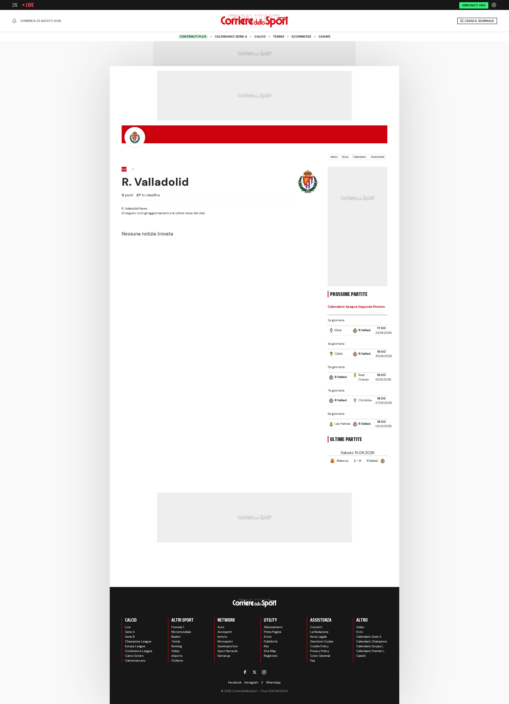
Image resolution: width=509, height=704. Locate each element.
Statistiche (377, 156)
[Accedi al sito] (494, 5)
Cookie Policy (319, 646)
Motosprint (225, 641)
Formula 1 (177, 627)
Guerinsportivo (228, 646)
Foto (359, 632)
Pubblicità (270, 641)
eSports (177, 656)
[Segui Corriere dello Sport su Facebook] (245, 672)
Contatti (316, 627)
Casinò (325, 36)
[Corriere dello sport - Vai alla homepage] (254, 21)
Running (176, 646)
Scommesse (301, 36)
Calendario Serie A (231, 36)
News (334, 156)
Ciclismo (177, 661)
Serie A (130, 632)
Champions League (138, 641)
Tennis (278, 36)
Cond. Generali (320, 656)
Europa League (135, 646)
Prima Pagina (272, 632)
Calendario (359, 156)
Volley (175, 651)
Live (30, 5)
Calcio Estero (134, 656)
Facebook (235, 682)
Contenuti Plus (193, 37)
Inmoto (222, 637)
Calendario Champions (371, 641)
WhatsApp (273, 682)
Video (360, 627)
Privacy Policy (319, 651)
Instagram (251, 682)
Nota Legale (318, 637)
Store (268, 637)
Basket (176, 637)
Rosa (345, 156)
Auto (221, 627)
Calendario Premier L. (370, 651)
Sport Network (228, 651)
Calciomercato (135, 661)
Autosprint (225, 632)
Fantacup (224, 656)
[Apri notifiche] (14, 21)
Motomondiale (181, 632)
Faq (312, 661)
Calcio (260, 36)
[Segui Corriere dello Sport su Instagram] (264, 672)
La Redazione (319, 632)
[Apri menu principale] (14, 5)
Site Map (270, 651)
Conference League (138, 651)
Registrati (270, 656)
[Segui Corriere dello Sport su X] (254, 672)
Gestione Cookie (321, 641)
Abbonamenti (273, 627)
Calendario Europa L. (370, 646)
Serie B (130, 637)
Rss (266, 646)
